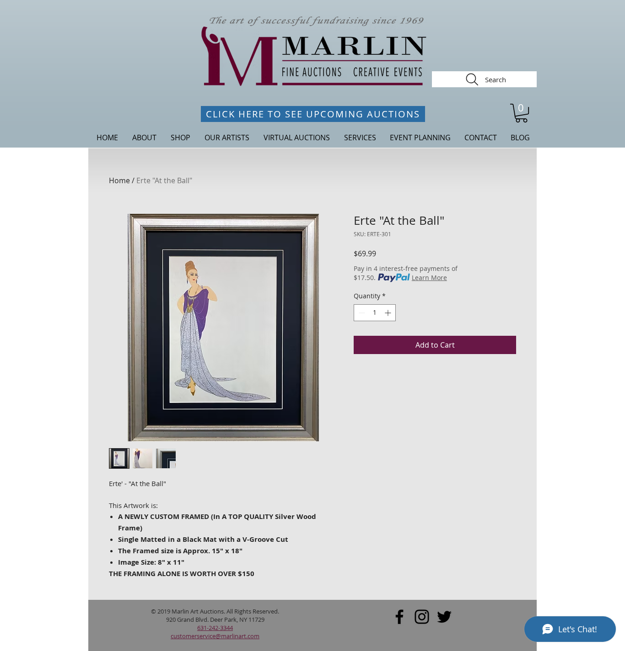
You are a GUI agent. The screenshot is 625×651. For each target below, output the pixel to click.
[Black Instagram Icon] (421, 616)
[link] (521, 113)
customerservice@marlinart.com (215, 636)
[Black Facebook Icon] (399, 616)
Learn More (429, 277)
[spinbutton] (374, 313)
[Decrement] (360, 313)
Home (119, 180)
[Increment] (388, 313)
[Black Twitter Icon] (444, 616)
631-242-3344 (215, 628)
